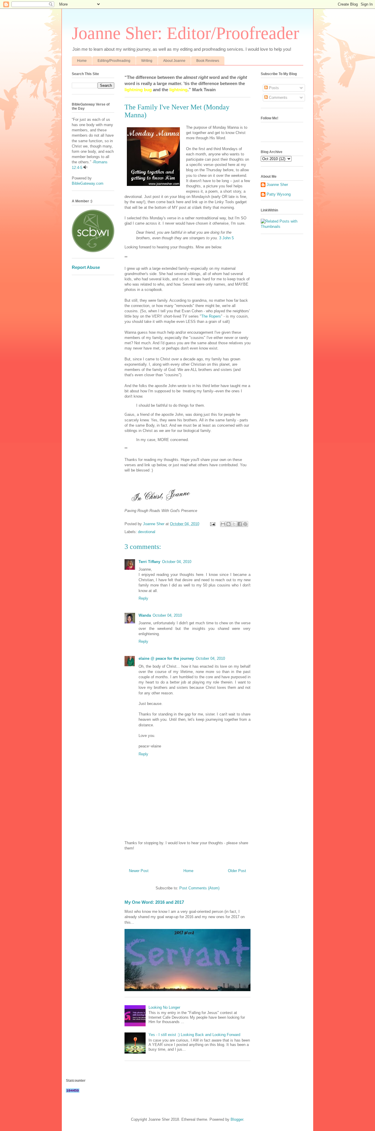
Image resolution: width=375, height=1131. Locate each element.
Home (82, 61)
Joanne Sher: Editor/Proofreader (185, 33)
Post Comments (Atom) (199, 888)
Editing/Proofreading (114, 61)
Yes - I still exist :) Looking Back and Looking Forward (194, 1034)
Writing (146, 61)
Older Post (237, 871)
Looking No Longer (164, 1007)
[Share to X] (234, 524)
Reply (143, 598)
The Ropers (211, 316)
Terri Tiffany (149, 561)
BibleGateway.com (87, 183)
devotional (146, 532)
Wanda (145, 615)
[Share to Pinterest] (245, 524)
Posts (273, 88)
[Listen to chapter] (85, 167)
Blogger (237, 1119)
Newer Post (139, 871)
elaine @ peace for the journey (166, 658)
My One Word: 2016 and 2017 (154, 902)
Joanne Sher (277, 184)
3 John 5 (226, 238)
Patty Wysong (279, 194)
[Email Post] (212, 524)
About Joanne (174, 61)
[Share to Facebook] (240, 524)
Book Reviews (207, 61)
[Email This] (223, 524)
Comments (277, 97)
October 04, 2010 (176, 561)
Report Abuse (86, 267)
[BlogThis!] (228, 524)
